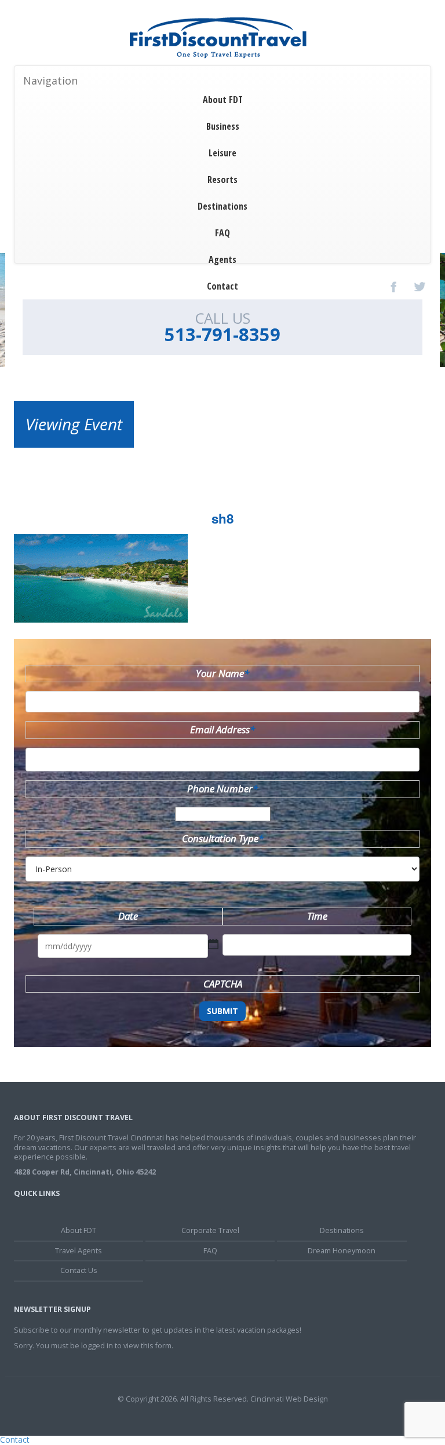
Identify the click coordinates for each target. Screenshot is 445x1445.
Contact (222, 286)
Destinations (222, 206)
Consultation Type (223, 838)
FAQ (222, 232)
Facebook (394, 286)
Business (222, 126)
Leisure (222, 153)
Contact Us (78, 1270)
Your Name (222, 673)
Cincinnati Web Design (289, 1399)
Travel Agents (78, 1251)
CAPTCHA (222, 983)
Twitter (419, 286)
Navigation (50, 80)
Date (128, 916)
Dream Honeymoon (341, 1251)
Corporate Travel (210, 1230)
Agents (222, 259)
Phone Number (222, 788)
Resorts (222, 179)
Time (317, 916)
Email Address (222, 729)
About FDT (223, 99)
